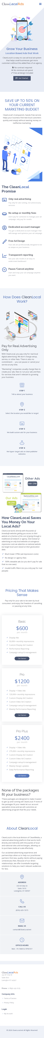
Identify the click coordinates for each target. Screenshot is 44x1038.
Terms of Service (10, 998)
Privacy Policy (9, 1002)
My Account (8, 1013)
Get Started (23, 78)
